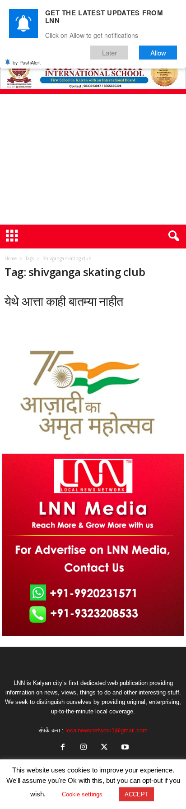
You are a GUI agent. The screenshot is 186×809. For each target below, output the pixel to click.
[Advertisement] (93, 159)
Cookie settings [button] (82, 794)
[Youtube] (124, 748)
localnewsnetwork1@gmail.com (106, 730)
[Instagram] (83, 748)
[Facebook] (62, 748)
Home (11, 258)
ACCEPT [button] (137, 794)
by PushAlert (27, 62)
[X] (104, 748)
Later (109, 52)
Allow (158, 52)
